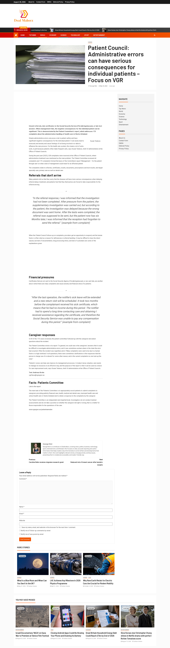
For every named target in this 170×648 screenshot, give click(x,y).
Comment (23, 479)
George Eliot (93, 86)
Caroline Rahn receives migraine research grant (46, 461)
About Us (31, 2)
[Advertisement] (66, 110)
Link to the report (35, 386)
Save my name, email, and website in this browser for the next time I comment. (49, 527)
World (42, 35)
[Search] (154, 35)
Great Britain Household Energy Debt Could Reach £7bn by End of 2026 (59, 30)
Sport (86, 35)
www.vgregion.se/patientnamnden (40, 409)
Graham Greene (32, 586)
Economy (52, 35)
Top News (32, 35)
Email (21, 514)
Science (63, 35)
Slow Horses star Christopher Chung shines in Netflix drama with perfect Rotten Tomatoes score (119, 30)
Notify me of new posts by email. (32, 534)
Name (21, 507)
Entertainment (99, 35)
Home (23, 35)
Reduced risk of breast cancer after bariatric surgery (87, 462)
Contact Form (40, 2)
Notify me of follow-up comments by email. (36, 531)
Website (22, 520)
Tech (89, 577)
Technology (75, 35)
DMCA (49, 2)
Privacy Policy (69, 2)
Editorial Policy (58, 2)
